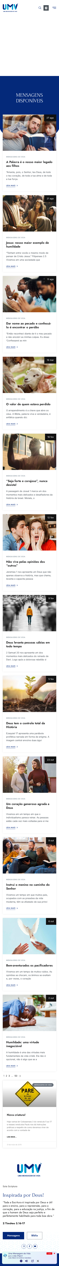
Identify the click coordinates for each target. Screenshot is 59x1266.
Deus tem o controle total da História (25, 725)
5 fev (51, 679)
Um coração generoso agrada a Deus (27, 806)
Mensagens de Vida (15, 157)
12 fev (50, 517)
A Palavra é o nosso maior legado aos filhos (29, 164)
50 (16, 1075)
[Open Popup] (32, 1261)
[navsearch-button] (39, 7)
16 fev (50, 437)
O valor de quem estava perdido (28, 404)
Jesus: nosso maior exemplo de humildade (27, 244)
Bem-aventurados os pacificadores (29, 965)
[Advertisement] (29, 45)
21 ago (50, 198)
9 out (51, 840)
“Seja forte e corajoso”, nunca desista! (26, 483)
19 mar (50, 360)
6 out (51, 921)
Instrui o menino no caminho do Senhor (28, 886)
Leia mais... (12, 1137)
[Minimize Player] (38, 1261)
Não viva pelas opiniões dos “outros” (25, 563)
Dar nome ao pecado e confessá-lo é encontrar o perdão (28, 325)
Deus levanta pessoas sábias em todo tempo (28, 644)
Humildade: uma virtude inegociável (22, 1044)
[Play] (21, 1261)
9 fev (51, 598)
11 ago (50, 279)
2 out (51, 998)
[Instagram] (24, 1246)
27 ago (50, 117)
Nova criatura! (16, 1115)
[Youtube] (35, 1246)
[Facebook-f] (29, 1246)
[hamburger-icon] (54, 8)
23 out (50, 759)
